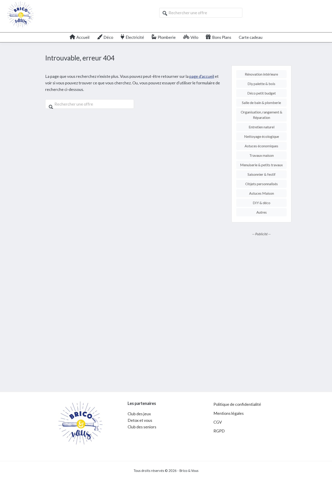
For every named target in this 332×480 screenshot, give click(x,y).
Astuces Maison (261, 193)
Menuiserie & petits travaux (261, 165)
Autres (261, 212)
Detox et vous (140, 420)
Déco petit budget (261, 93)
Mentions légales (228, 413)
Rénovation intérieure (261, 74)
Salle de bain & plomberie (261, 102)
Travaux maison (261, 155)
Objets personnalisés (261, 184)
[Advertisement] (261, 310)
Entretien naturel (261, 127)
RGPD (219, 430)
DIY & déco (261, 203)
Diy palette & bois (261, 83)
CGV (217, 422)
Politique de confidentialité (237, 404)
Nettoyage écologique (261, 136)
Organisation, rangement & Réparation (261, 115)
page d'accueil (201, 76)
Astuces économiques (261, 146)
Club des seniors (142, 426)
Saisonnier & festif (262, 174)
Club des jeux (139, 413)
